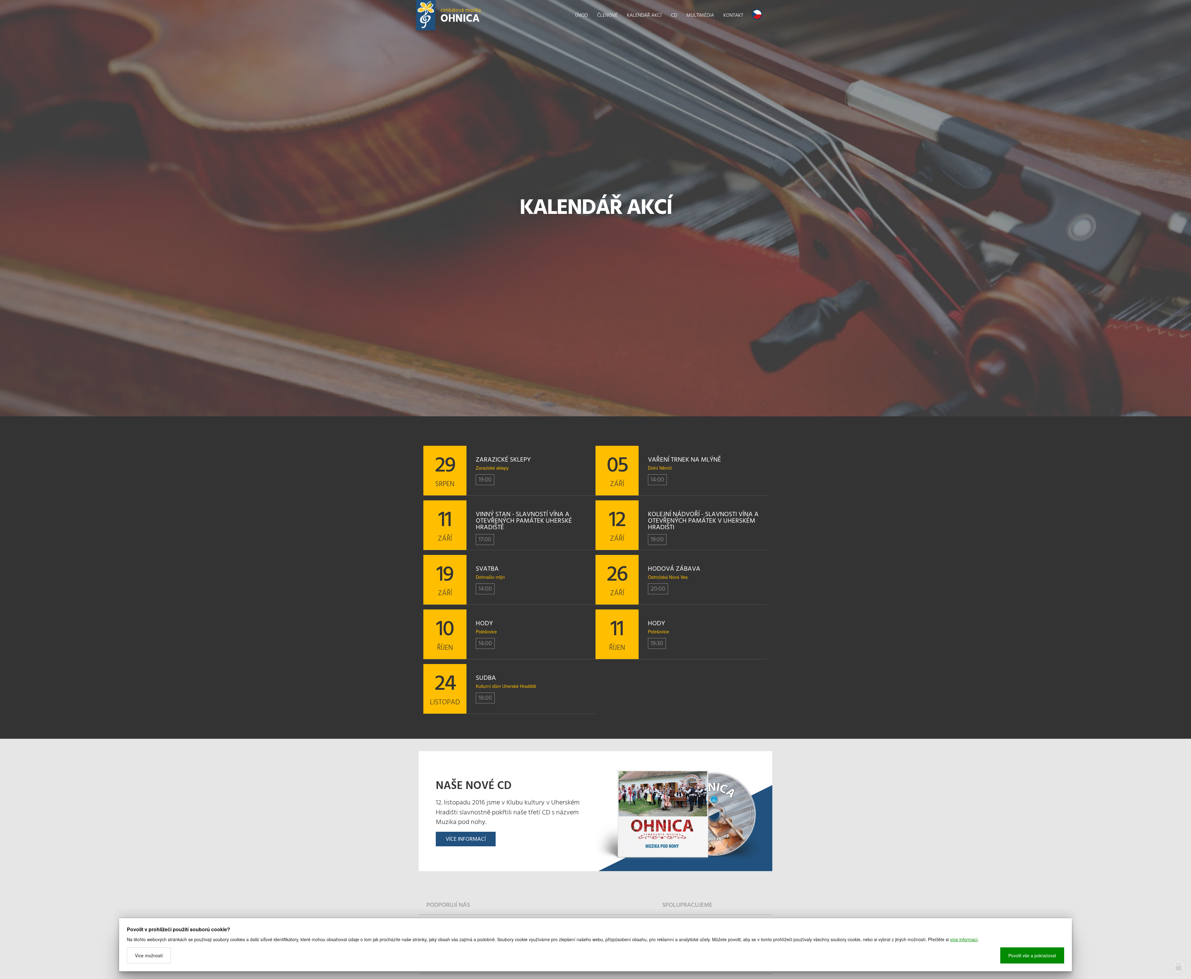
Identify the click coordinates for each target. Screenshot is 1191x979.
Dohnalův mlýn (490, 577)
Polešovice (486, 631)
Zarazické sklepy (492, 468)
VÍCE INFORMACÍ (466, 839)
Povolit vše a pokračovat (1032, 955)
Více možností (149, 955)
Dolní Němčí (660, 468)
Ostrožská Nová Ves (668, 577)
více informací (964, 939)
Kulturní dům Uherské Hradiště (506, 686)
